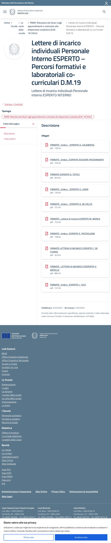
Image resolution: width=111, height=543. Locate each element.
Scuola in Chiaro (9, 364)
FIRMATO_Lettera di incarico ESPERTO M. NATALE (75, 219)
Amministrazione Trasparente (16, 491)
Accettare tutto (81, 537)
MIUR (4, 353)
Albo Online (7, 460)
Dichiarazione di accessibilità (83, 491)
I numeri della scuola (11, 395)
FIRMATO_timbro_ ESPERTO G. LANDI (69, 189)
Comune (6, 374)
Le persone (7, 391)
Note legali (7, 496)
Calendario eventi (10, 457)
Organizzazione (9, 402)
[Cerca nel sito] (104, 12)
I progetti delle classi (11, 439)
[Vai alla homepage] (12, 12)
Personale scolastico (11, 415)
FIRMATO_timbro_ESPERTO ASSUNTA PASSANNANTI (77, 159)
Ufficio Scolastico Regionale (15, 357)
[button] (18, 124)
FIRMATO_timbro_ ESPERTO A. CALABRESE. (72, 145)
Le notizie (6, 450)
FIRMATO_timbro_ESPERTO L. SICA (68, 284)
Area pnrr (6, 480)
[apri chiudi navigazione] (5, 12)
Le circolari (7, 453)
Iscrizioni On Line (10, 367)
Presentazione (8, 384)
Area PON (6, 473)
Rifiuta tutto (29, 537)
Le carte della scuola (11, 398)
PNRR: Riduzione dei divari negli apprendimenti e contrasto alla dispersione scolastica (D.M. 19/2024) (48, 116)
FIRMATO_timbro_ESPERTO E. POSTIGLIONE (72, 233)
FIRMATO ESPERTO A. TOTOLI (65, 174)
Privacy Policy (58, 491)
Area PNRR (7, 476)
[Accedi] (106, 2)
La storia (6, 405)
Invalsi (5, 371)
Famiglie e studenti (11, 419)
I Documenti (9, 139)
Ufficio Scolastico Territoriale (15, 360)
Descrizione (9, 133)
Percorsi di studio (10, 422)
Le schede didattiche (12, 436)
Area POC (6, 469)
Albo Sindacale (9, 463)
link (3, 483)
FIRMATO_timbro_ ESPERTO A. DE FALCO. (71, 204)
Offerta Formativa (10, 432)
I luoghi (5, 388)
